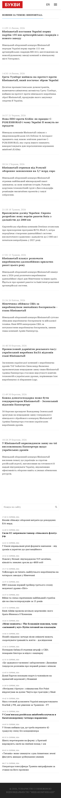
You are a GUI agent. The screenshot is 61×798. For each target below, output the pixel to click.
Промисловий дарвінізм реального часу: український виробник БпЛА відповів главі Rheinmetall (29, 352)
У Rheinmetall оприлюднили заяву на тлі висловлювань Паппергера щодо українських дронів (29, 446)
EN (48, 4)
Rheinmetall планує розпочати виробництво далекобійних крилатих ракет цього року (27, 262)
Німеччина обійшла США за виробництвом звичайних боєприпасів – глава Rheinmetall (29, 307)
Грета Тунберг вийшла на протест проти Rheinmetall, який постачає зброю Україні (30, 78)
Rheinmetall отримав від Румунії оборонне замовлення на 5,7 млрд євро (28, 169)
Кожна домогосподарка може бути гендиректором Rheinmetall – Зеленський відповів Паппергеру (30, 401)
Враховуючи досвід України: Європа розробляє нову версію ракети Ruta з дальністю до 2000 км (26, 216)
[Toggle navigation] (55, 4)
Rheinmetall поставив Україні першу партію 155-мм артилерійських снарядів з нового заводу (30, 35)
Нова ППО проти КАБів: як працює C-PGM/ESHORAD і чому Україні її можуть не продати (30, 122)
